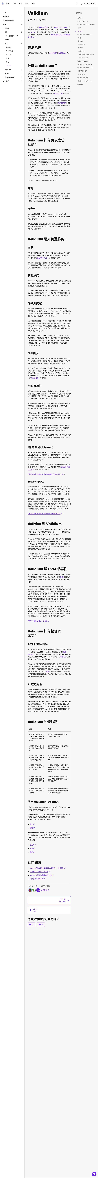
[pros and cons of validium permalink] (27, 722)
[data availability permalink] (27, 386)
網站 (32, 828)
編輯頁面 (43, 20)
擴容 (6, 43)
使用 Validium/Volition (84, 81)
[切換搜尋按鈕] (77, 4)
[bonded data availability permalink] (27, 481)
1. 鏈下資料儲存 (82, 71)
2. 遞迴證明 (81, 74)
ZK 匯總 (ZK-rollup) (60, 27)
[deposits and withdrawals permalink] (27, 303)
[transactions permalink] (27, 248)
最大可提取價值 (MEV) (11, 36)
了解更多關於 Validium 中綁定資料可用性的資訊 (45, 514)
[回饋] (94, 1174)
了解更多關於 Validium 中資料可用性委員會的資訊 (46, 474)
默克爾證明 (62, 103)
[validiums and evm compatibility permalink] (27, 569)
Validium (8, 66)
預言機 (7, 39)
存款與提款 (81, 44)
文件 (32, 824)
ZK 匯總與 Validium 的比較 (40, 872)
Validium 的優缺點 (82, 77)
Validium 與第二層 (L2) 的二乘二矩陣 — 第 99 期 (48, 868)
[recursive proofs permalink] (27, 684)
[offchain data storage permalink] (27, 644)
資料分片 (63, 657)
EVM (62, 577)
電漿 (7, 62)
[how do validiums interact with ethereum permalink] (27, 142)
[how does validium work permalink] (27, 239)
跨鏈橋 (7, 28)
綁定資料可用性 (83, 57)
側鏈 (7, 58)
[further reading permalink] (27, 862)
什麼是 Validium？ (82, 21)
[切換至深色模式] (81, 4)
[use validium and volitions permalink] (27, 802)
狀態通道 (8, 54)
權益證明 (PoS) (42, 258)
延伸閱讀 (80, 84)
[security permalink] (27, 209)
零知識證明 (58, 93)
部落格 (33, 845)
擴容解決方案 (43, 27)
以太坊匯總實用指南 (37, 879)
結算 (79, 28)
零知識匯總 (9, 51)
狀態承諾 (80, 41)
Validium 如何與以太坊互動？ (86, 24)
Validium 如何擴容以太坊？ (85, 67)
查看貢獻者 (45, 890)
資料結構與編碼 (9, 77)
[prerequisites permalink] (27, 47)
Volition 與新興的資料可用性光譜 (42, 875)
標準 (6, 32)
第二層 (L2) (62, 53)
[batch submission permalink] (27, 353)
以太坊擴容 (53, 53)
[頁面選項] (37, 19)
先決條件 (80, 18)
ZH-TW (91, 4)
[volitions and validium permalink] (27, 524)
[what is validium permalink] (27, 66)
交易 (79, 38)
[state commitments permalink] (27, 275)
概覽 (4, 12)
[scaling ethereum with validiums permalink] (27, 633)
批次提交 (80, 48)
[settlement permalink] (27, 188)
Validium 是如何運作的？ (84, 34)
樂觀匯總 (8, 47)
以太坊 (33, 32)
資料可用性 (8, 69)
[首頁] (3, 4)
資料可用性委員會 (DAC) (86, 54)
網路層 (7, 73)
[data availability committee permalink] (27, 447)
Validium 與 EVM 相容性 (84, 64)
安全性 (80, 31)
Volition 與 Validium (83, 61)
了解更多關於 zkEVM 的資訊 (38, 621)
